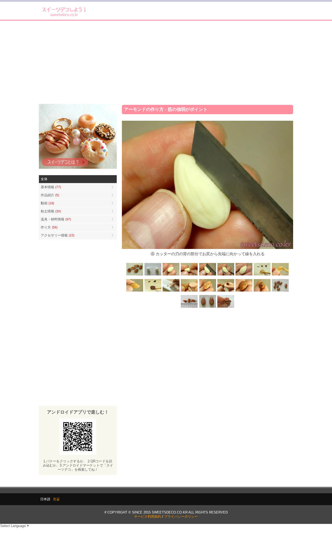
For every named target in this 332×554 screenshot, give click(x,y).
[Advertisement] (166, 62)
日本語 (45, 499)
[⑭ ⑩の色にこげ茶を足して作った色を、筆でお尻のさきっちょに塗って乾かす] (262, 291)
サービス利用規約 (147, 516)
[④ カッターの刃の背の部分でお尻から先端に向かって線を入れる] (207, 275)
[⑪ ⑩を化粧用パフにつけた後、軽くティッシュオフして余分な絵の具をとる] (171, 291)
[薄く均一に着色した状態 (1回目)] (207, 291)
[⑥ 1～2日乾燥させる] (244, 275)
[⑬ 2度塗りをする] (226, 291)
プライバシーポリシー (181, 516)
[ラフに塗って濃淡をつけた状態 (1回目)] (244, 291)
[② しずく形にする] (171, 275)
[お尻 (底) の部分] (226, 307)
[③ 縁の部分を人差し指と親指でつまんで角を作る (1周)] (189, 275)
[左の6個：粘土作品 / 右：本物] (280, 291)
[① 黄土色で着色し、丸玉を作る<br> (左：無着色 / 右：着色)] (153, 275)
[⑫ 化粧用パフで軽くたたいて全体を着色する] (189, 291)
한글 (56, 499)
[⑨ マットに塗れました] (135, 291)
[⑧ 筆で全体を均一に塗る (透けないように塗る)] (280, 275)
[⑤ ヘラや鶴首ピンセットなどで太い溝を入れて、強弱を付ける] (226, 275)
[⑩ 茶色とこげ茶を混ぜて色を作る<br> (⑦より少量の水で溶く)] (153, 291)
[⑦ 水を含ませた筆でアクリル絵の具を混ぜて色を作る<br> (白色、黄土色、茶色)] (262, 275)
